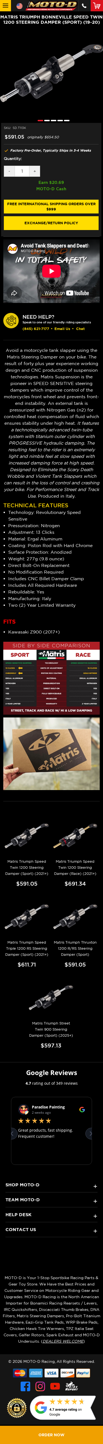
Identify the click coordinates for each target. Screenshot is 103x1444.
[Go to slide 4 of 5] (59, 120)
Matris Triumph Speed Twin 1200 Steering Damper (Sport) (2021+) (26, 867)
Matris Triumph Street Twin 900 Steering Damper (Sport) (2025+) (51, 1029)
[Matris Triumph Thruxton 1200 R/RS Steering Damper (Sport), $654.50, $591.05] (75, 916)
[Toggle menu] (5, 5)
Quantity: (13, 158)
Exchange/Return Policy (51, 223)
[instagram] (40, 1386)
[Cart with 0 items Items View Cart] (98, 5)
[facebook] (25, 1386)
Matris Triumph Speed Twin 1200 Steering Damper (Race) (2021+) (75, 867)
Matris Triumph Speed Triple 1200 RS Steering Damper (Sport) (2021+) (26, 948)
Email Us (62, 328)
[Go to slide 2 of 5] (45, 120)
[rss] (71, 1386)
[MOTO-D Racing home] (52, 5)
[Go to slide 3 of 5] (52, 120)
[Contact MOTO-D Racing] (84, 5)
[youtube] (55, 1386)
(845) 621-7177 (36, 328)
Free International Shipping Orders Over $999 (51, 207)
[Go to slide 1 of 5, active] (39, 120)
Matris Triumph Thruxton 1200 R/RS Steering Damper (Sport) (75, 948)
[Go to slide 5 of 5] (65, 120)
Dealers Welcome (63, 1341)
